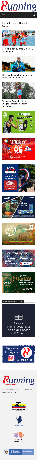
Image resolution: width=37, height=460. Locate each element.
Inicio (3, 20)
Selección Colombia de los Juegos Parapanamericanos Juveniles (15, 104)
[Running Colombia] (18, 6)
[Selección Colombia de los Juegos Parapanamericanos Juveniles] (18, 90)
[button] (3, 15)
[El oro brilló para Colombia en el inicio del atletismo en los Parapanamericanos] (18, 64)
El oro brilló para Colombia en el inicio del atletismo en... (17, 76)
